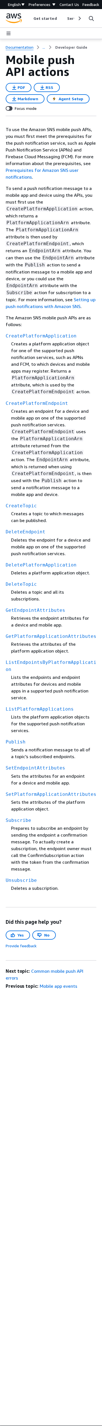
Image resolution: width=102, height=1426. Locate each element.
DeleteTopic (21, 584)
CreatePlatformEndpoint (37, 403)
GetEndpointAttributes (35, 610)
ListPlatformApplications (40, 709)
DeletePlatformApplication (41, 565)
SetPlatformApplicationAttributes (51, 794)
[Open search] (91, 18)
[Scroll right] (79, 18)
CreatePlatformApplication (41, 336)
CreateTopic (21, 505)
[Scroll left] (29, 18)
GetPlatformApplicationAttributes (51, 636)
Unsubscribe (21, 880)
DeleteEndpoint (25, 532)
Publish (16, 742)
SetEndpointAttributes (35, 768)
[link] (71, 47)
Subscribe (18, 820)
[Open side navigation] (8, 33)
